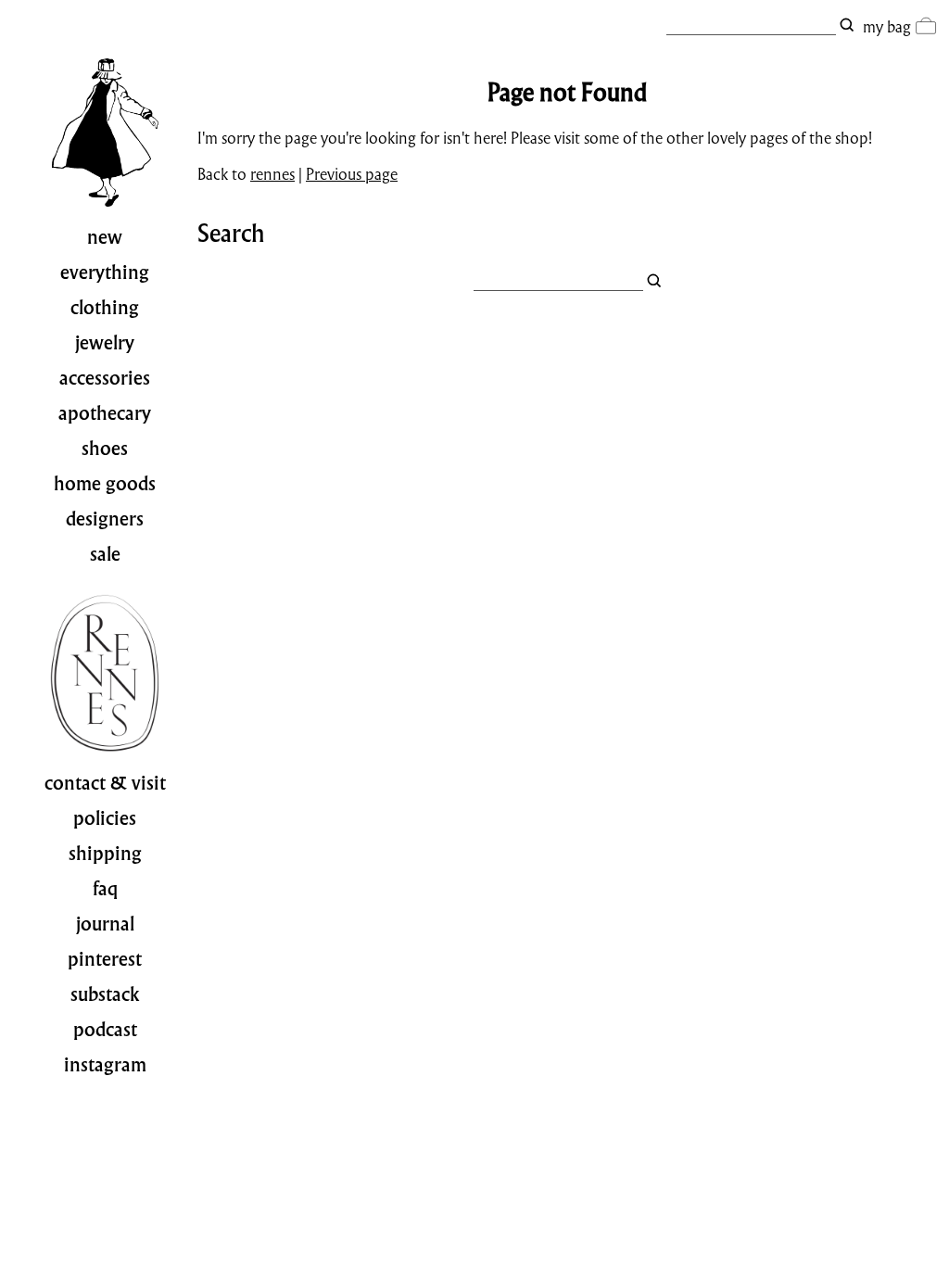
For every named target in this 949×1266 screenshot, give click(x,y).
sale (105, 554)
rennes (272, 173)
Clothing (104, 308)
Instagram (105, 1065)
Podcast (105, 1030)
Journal (105, 924)
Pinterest (105, 959)
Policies (104, 818)
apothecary (104, 413)
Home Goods (105, 484)
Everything (104, 272)
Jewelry (104, 343)
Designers (105, 519)
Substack (105, 994)
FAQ (105, 889)
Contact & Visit (105, 783)
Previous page (352, 173)
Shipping (105, 854)
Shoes (105, 449)
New (104, 237)
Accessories (104, 378)
